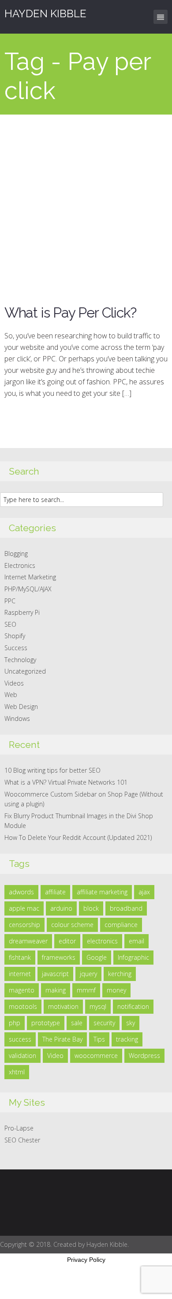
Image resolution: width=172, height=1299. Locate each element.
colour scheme (72, 924)
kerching (119, 973)
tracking (127, 1039)
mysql (98, 1006)
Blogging (16, 553)
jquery (88, 973)
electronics (102, 941)
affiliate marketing (102, 892)
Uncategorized (25, 671)
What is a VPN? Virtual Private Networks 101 (65, 782)
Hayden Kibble (45, 13)
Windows (17, 718)
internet (20, 973)
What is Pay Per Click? (70, 312)
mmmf (86, 990)
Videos (14, 683)
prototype (45, 1023)
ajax (144, 892)
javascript (55, 973)
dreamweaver (28, 941)
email (136, 941)
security (104, 1023)
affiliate (55, 892)
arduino (61, 908)
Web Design (21, 706)
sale (76, 1023)
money (116, 990)
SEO (10, 624)
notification (133, 1006)
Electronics (19, 565)
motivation (63, 1006)
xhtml (17, 1072)
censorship (24, 924)
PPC (9, 601)
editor (67, 941)
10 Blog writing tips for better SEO (52, 770)
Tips (99, 1039)
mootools (23, 1006)
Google (96, 957)
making (55, 990)
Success (15, 648)
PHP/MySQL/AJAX (28, 589)
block (91, 908)
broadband (126, 908)
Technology (20, 659)
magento (21, 990)
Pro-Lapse (19, 1128)
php (14, 1023)
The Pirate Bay (62, 1039)
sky (130, 1023)
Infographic (133, 957)
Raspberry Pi (22, 612)
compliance (121, 924)
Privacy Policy (86, 1259)
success (20, 1039)
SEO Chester (22, 1140)
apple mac (24, 908)
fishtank (20, 957)
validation (22, 1055)
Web (10, 694)
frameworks (58, 957)
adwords (21, 892)
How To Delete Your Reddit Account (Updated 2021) (78, 837)
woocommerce (96, 1055)
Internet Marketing (30, 577)
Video (55, 1055)
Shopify (14, 636)
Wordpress (144, 1055)
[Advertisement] (86, 205)
